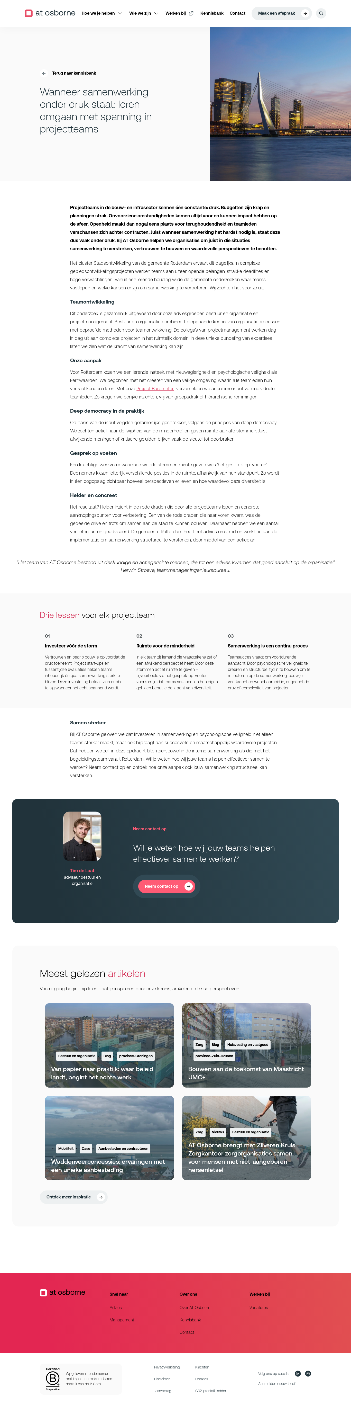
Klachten (202, 1367)
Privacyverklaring (167, 1367)
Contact (187, 1332)
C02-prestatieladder (210, 1391)
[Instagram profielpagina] (308, 1374)
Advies (116, 1307)
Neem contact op (161, 886)
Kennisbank (190, 1320)
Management (122, 1320)
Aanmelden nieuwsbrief (276, 1384)
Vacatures (259, 1307)
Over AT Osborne (195, 1307)
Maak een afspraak (276, 13)
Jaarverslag (162, 1391)
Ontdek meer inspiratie (69, 1197)
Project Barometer (155, 388)
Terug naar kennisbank (74, 73)
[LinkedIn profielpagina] (298, 1374)
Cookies (201, 1379)
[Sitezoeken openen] (321, 13)
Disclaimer (162, 1379)
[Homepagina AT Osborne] (70, 1313)
